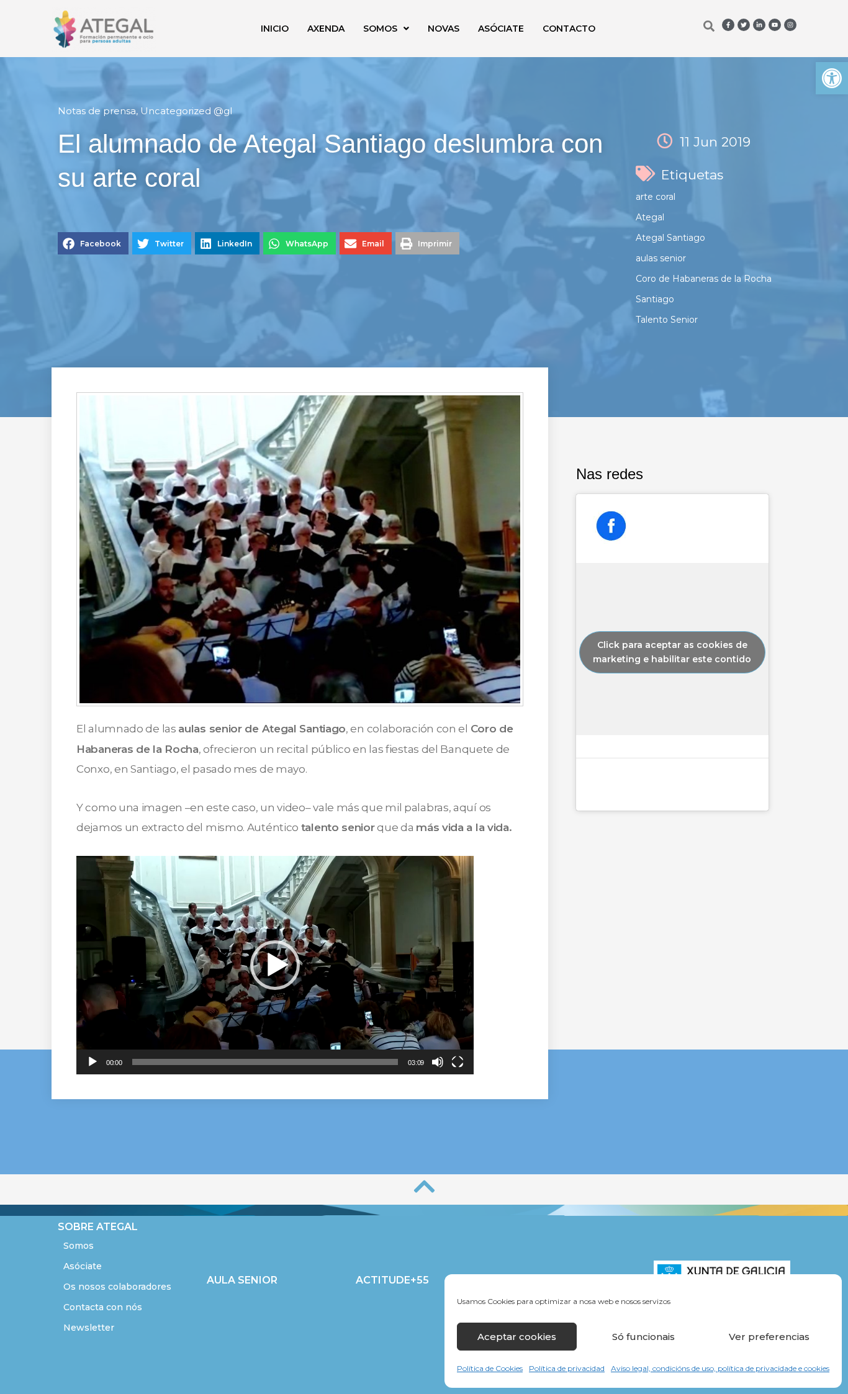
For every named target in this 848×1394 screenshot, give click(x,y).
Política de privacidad (567, 1368)
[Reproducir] (92, 1062)
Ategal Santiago (670, 237)
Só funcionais (643, 1336)
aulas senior (661, 258)
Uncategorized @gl (186, 111)
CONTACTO (569, 28)
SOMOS (380, 28)
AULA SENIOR (242, 1280)
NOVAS (443, 28)
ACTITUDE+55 (392, 1280)
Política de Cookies (490, 1368)
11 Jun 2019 (715, 142)
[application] (275, 965)
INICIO (275, 28)
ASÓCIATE (501, 28)
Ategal (650, 217)
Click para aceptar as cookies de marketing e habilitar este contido (672, 652)
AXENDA (326, 28)
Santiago (655, 299)
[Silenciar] (437, 1062)
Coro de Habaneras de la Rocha (704, 278)
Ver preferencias (769, 1336)
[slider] (265, 1062)
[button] (832, 78)
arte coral (655, 196)
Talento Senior (667, 319)
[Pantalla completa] (457, 1062)
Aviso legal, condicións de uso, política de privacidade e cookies (720, 1368)
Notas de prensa (97, 111)
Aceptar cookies (516, 1336)
